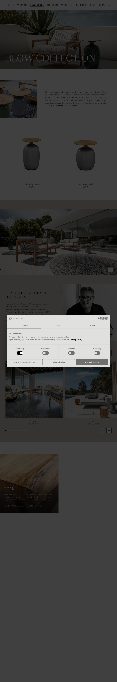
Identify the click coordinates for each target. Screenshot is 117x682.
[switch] (45, 353)
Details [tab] (58, 325)
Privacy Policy (76, 340)
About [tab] (92, 325)
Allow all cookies (92, 362)
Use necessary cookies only (25, 362)
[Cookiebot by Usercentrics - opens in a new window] (98, 318)
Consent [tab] (24, 325)
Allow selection (58, 362)
